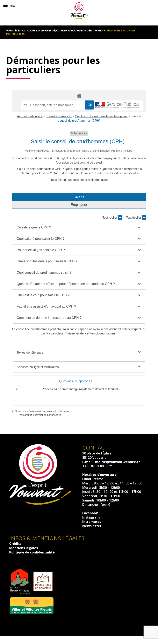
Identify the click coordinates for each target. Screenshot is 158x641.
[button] (79, 227)
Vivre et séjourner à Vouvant (62, 30)
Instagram (91, 517)
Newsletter (91, 526)
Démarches (95, 30)
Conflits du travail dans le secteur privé (101, 116)
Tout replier (110, 217)
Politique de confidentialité (32, 552)
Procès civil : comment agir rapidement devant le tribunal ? (81, 389)
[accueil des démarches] (79, 95)
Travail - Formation (59, 116)
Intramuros (91, 521)
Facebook (90, 513)
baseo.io (56, 415)
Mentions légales (23, 548)
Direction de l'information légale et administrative (41, 411)
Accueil (32, 30)
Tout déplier (134, 217)
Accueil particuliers (30, 116)
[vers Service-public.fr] (117, 105)
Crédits (15, 543)
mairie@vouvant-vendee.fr (117, 462)
